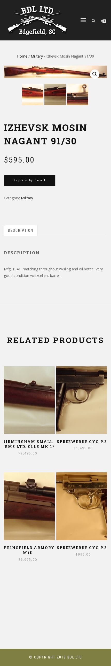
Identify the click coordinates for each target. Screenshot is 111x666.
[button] (94, 74)
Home (22, 56)
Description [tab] (20, 230)
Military (37, 56)
